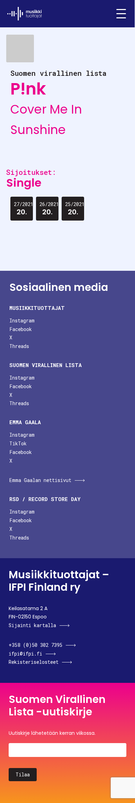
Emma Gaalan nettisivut (40, 480)
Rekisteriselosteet (33, 662)
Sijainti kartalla (32, 625)
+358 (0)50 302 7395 (35, 645)
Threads (19, 346)
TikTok (18, 443)
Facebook (20, 329)
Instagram (22, 320)
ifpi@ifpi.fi (25, 653)
